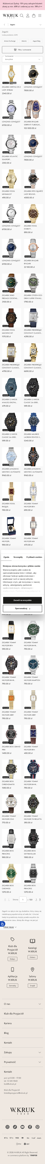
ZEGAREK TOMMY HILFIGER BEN (31, 505)
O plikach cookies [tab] (34, 557)
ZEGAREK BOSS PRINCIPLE (8, 852)
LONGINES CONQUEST (33, 87)
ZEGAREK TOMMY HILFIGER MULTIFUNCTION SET (10, 540)
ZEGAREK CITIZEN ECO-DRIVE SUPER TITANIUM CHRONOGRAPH (33, 297)
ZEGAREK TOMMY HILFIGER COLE (9, 817)
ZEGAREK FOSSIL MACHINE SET (8, 331)
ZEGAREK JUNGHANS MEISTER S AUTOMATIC (11, 470)
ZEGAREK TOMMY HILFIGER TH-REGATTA (33, 817)
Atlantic (24, 41)
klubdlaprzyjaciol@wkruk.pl (16, 1093)
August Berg (36, 41)
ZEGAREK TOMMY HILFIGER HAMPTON (32, 678)
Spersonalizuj (21, 608)
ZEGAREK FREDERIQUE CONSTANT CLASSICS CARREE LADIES (33, 366)
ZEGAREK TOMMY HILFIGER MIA (31, 539)
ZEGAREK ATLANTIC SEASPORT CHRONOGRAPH (10, 158)
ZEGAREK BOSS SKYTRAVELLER (30, 852)
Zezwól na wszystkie (23, 600)
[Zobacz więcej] (40, 24)
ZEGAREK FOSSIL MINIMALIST (8, 192)
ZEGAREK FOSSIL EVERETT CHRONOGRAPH (30, 227)
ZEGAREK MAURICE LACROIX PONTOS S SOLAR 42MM (32, 436)
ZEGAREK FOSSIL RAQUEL (8, 505)
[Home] (10, 16)
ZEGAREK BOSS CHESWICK (8, 887)
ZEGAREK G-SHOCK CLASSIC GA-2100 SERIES (31, 401)
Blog (6, 1032)
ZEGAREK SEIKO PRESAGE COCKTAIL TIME (9, 297)
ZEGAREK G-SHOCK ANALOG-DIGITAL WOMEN (9, 401)
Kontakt (8, 1042)
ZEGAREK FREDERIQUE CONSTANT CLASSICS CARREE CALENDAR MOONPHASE (33, 331)
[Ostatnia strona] (40, 899)
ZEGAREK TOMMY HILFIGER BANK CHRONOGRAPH (31, 644)
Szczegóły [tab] (18, 557)
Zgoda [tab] (6, 557)
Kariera (8, 1023)
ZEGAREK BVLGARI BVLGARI (31, 262)
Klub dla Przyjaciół (14, 1013)
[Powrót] (4, 24)
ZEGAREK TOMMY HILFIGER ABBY (9, 713)
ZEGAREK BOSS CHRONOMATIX (8, 782)
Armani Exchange (9, 41)
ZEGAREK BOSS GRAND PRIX (11, 748)
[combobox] (22, 59)
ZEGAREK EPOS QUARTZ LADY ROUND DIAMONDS (33, 193)
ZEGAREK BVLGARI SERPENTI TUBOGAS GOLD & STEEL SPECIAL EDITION (33, 123)
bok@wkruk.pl (10, 1084)
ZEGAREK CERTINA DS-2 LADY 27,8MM (11, 88)
